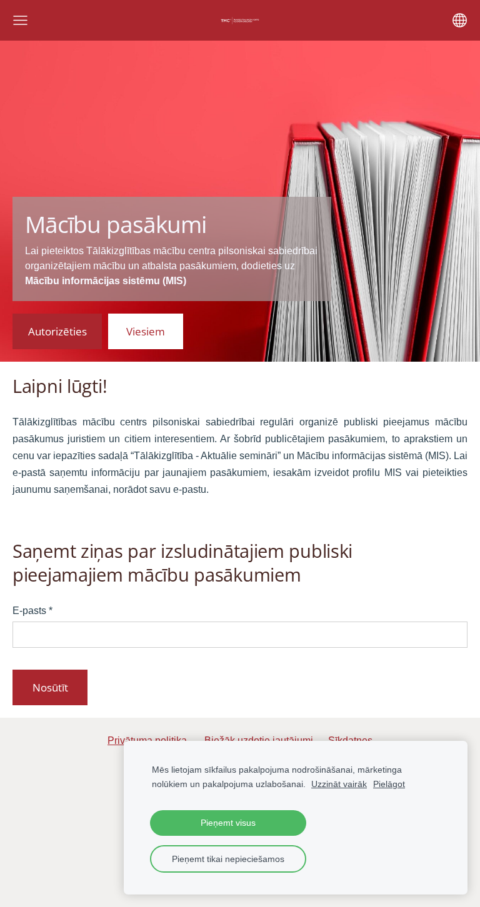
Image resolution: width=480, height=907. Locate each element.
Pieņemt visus (228, 823)
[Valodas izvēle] (459, 20)
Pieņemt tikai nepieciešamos (228, 859)
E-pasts (32, 610)
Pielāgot (389, 784)
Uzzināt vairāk (339, 784)
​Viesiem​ (145, 331)
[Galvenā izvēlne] (20, 20)
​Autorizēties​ (57, 331)
